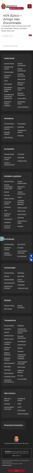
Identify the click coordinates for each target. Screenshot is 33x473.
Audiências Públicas (7, 214)
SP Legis (7, 195)
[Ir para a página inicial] (9, 6)
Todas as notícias (9, 305)
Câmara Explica (8, 72)
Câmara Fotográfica (21, 280)
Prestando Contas (9, 376)
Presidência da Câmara (8, 68)
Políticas (20, 348)
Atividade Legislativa (12, 176)
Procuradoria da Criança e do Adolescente (9, 96)
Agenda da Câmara (7, 158)
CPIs (5, 210)
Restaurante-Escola (22, 102)
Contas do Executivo (7, 226)
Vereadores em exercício (9, 128)
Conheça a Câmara (7, 76)
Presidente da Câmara (22, 131)
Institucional (9, 58)
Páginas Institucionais (22, 69)
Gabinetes (21, 135)
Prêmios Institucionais (22, 64)
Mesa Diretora (8, 137)
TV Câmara (21, 154)
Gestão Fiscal (22, 344)
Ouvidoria (20, 247)
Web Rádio (21, 157)
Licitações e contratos (7, 343)
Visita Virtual (21, 367)
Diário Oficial (21, 79)
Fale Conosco (9, 393)
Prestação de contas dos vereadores (22, 356)
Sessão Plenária (9, 198)
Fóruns (20, 197)
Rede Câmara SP (9, 283)
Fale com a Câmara (7, 399)
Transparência (10, 320)
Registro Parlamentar (21, 193)
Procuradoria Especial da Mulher (8, 89)
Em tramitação (22, 256)
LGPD (19, 407)
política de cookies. (6, 465)
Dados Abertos (8, 373)
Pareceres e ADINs (21, 187)
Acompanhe (9, 149)
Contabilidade (22, 341)
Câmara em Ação (23, 288)
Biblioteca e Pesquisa (21, 83)
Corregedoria (22, 123)
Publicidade (21, 285)
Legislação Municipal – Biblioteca (21, 202)
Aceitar (16, 470)
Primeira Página (9, 63)
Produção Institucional (21, 75)
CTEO (6, 80)
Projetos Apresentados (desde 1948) (8, 186)
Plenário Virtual (22, 161)
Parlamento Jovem (21, 89)
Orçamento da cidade (22, 222)
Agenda (6, 192)
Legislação (7, 222)
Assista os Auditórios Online (9, 163)
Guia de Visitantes (23, 107)
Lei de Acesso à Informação (22, 252)
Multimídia (21, 273)
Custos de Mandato (7, 359)
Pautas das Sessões (7, 203)
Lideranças (21, 127)
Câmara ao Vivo (9, 335)
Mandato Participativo (8, 254)
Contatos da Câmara (21, 399)
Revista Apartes (9, 279)
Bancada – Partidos (7, 133)
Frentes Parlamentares (22, 182)
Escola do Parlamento (21, 94)
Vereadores (9, 118)
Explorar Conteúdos (16, 8)
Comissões (7, 207)
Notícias (6, 276)
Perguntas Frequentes (13, 425)
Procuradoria (8, 84)
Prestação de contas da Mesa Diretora (22, 331)
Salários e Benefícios (7, 353)
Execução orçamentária (22, 337)
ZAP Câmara (21, 244)
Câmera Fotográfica (21, 306)
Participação (9, 239)
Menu (28, 6)
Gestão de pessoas (7, 348)
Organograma (22, 98)
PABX (19, 403)
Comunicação (9, 268)
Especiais (20, 226)
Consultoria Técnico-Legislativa (7, 103)
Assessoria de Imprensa (8, 287)
